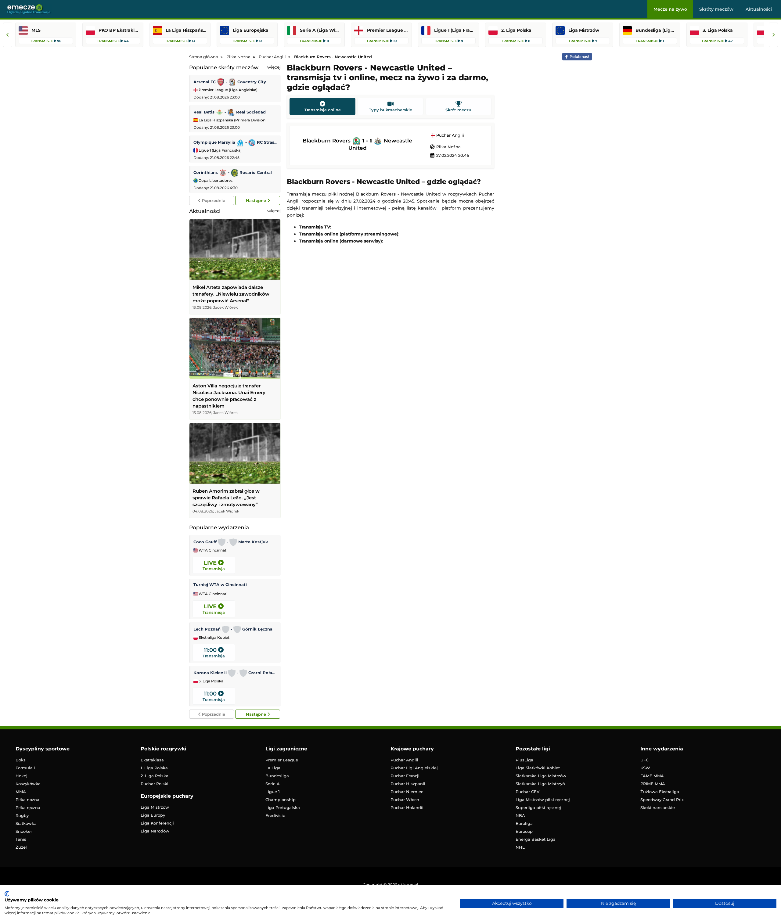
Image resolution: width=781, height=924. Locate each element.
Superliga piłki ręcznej (538, 807)
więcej (274, 67)
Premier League (281, 759)
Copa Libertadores (215, 180)
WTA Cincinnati (212, 550)
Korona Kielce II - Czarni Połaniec (235, 672)
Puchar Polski (154, 783)
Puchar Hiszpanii (407, 783)
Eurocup (524, 831)
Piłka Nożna (445, 146)
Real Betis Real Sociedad (229, 112)
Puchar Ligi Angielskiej (414, 767)
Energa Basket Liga (536, 839)
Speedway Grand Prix (662, 799)
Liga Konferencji (157, 823)
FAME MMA (652, 775)
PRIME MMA (652, 783)
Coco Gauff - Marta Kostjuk (230, 541)
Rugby (22, 815)
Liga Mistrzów (155, 807)
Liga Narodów (155, 831)
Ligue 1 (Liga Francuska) (220, 150)
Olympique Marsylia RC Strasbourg (235, 142)
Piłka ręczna (28, 807)
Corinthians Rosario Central (232, 172)
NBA (520, 815)
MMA (21, 791)
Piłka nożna (27, 799)
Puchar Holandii (406, 807)
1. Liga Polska (154, 767)
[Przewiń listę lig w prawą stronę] (773, 35)
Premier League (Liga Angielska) (227, 90)
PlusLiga (524, 759)
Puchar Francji (404, 775)
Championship (280, 799)
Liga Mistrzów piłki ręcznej (543, 799)
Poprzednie (213, 200)
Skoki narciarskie (657, 807)
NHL (520, 847)
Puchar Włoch (404, 799)
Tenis (21, 839)
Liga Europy (153, 815)
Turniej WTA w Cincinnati (220, 584)
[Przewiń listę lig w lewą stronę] (7, 35)
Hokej (21, 775)
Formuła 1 (25, 767)
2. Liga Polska (154, 775)
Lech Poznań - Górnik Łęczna (232, 629)
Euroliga (524, 823)
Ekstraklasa (152, 759)
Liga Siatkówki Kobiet (538, 767)
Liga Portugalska (282, 807)
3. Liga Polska (210, 681)
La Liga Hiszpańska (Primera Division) (232, 120)
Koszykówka (28, 783)
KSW (645, 767)
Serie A (272, 783)
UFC (644, 759)
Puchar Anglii (449, 135)
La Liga (272, 767)
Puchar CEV (527, 791)
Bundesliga (277, 775)
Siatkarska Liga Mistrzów (541, 775)
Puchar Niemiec (406, 791)
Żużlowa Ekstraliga (659, 791)
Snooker (24, 831)
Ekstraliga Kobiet (213, 637)
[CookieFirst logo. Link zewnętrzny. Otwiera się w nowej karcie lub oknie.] (7, 894)
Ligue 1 (272, 791)
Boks (21, 759)
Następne (256, 200)
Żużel (21, 847)
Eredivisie (275, 815)
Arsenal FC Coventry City (229, 81)
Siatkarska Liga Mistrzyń (540, 783)
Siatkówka (26, 823)
